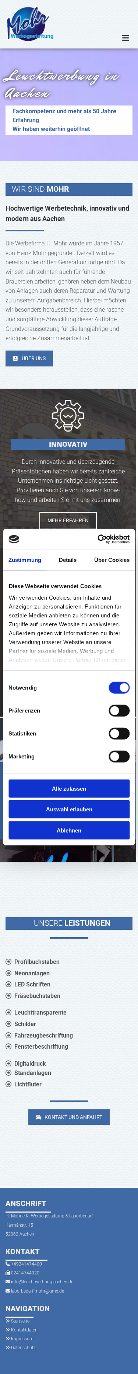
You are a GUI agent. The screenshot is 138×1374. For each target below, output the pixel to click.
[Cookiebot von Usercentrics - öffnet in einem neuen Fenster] (98, 539)
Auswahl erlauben (69, 809)
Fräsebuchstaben (37, 995)
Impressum (22, 1338)
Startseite (20, 1321)
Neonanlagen (32, 973)
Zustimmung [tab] (24, 559)
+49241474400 (26, 1264)
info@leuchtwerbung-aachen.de (42, 1281)
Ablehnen (69, 830)
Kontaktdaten (24, 1330)
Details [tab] (68, 559)
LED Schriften (32, 984)
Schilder (25, 1024)
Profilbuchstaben (37, 961)
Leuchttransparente (40, 1012)
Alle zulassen (69, 788)
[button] (29, 358)
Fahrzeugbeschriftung (43, 1035)
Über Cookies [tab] (112, 559)
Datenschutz (23, 1347)
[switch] (119, 710)
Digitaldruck (30, 1063)
